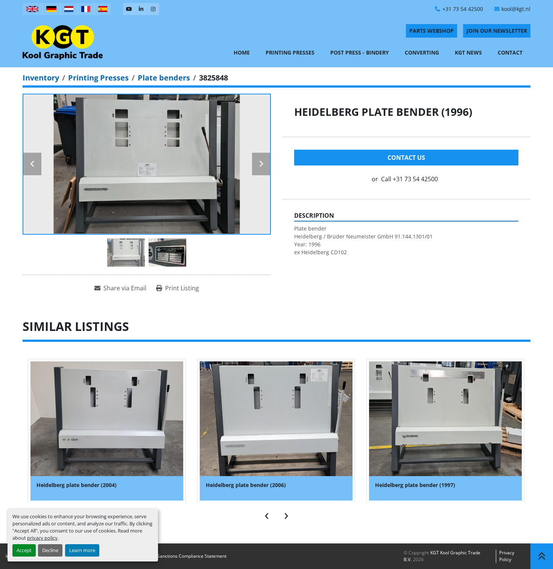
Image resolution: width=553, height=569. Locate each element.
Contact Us (406, 157)
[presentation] (266, 514)
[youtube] (129, 9)
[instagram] (153, 9)
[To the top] (541, 556)
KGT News (468, 52)
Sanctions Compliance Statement (191, 556)
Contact (510, 52)
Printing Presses (290, 52)
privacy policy (42, 537)
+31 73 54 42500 (462, 8)
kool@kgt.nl (515, 8)
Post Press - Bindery (359, 52)
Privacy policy (506, 556)
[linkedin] (141, 9)
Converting (422, 52)
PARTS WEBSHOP (431, 30)
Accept (24, 550)
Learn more (82, 550)
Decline (50, 550)
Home (242, 52)
